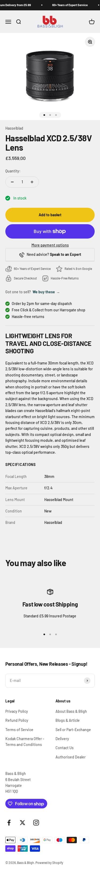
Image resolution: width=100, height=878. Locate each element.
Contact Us (64, 747)
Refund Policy (16, 720)
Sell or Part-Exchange (73, 729)
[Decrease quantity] (12, 182)
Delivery (62, 738)
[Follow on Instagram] (36, 822)
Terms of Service (19, 729)
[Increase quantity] (32, 182)
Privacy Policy (16, 711)
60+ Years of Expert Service (69, 5)
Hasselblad (14, 128)
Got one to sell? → (32, 292)
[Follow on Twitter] (22, 822)
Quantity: (13, 171)
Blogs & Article (67, 720)
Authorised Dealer (70, 757)
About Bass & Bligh (71, 711)
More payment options (50, 245)
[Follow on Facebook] (9, 822)
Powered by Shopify (49, 862)
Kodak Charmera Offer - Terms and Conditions (24, 741)
